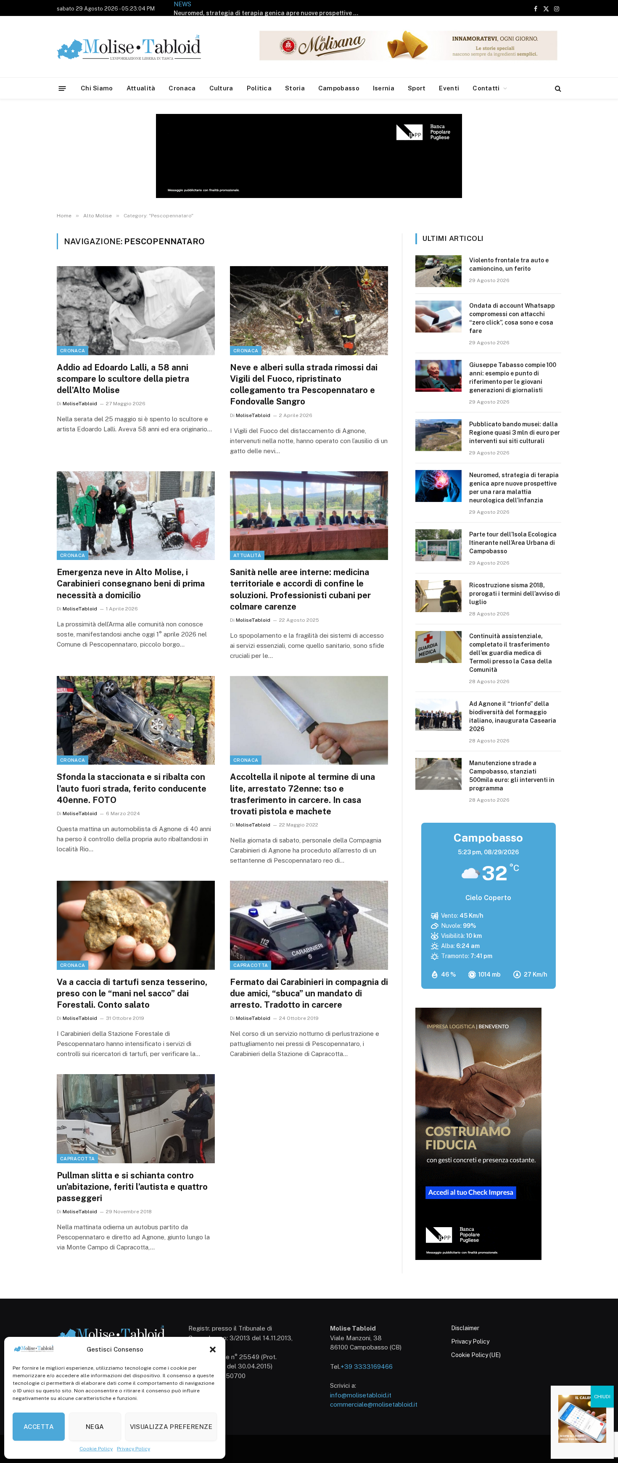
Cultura (221, 88)
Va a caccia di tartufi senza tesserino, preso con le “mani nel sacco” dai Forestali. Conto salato (132, 993)
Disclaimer (465, 1328)
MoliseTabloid (80, 404)
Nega (95, 1426)
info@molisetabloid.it (360, 1395)
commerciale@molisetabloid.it (373, 1404)
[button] (213, 1349)
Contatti (486, 88)
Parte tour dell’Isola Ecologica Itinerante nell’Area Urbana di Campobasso (513, 543)
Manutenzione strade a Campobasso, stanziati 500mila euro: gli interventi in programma (512, 776)
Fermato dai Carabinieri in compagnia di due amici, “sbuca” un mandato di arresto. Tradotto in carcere (309, 993)
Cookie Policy (96, 1449)
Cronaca (182, 88)
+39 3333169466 (367, 1366)
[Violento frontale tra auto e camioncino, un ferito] (438, 271)
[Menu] (62, 88)
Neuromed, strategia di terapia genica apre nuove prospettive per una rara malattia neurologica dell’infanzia (268, 13)
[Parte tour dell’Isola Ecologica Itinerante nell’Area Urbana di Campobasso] (438, 545)
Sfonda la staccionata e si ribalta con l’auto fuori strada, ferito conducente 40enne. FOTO (131, 788)
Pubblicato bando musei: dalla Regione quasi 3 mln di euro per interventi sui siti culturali (514, 432)
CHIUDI (602, 1397)
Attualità (141, 88)
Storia (295, 88)
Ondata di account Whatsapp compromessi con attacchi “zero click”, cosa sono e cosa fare (512, 318)
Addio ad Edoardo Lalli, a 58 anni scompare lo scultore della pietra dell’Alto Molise (123, 378)
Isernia (383, 88)
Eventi (449, 88)
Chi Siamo (97, 88)
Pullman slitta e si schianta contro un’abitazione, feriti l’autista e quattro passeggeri (132, 1186)
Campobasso (338, 88)
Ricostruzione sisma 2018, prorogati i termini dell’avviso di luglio (514, 593)
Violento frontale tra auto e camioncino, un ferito (509, 264)
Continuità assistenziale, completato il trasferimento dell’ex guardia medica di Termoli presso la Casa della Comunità (510, 653)
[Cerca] (557, 88)
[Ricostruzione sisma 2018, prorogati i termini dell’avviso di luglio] (438, 596)
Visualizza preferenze (171, 1426)
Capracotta (250, 965)
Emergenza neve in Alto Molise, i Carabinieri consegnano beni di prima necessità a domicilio (131, 583)
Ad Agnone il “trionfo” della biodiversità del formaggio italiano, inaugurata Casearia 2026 (512, 716)
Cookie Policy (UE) (476, 1355)
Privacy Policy (133, 1449)
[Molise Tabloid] (141, 47)
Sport (417, 88)
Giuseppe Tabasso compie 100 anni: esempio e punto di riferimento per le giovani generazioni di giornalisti (512, 377)
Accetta (39, 1426)
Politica (259, 88)
